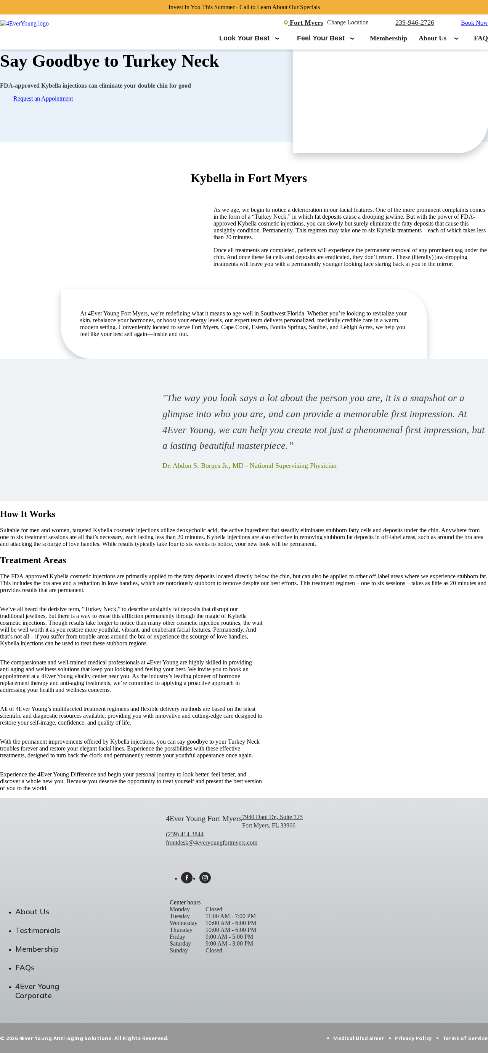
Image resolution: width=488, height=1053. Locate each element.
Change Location (348, 22)
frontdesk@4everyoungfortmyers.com (211, 842)
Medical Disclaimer (358, 1038)
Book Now (474, 22)
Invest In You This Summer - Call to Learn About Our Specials (244, 7)
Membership (388, 38)
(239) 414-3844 (185, 834)
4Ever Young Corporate (37, 990)
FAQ (481, 38)
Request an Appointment (43, 98)
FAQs (25, 967)
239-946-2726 (414, 22)
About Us (432, 38)
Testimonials (37, 930)
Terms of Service (465, 1038)
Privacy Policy (413, 1038)
